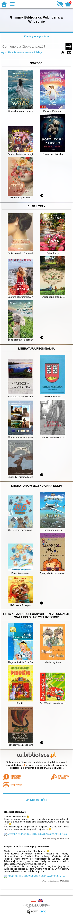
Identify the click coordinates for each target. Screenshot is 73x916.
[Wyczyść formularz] (62, 52)
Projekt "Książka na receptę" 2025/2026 (26, 846)
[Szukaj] (69, 46)
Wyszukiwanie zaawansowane (17, 52)
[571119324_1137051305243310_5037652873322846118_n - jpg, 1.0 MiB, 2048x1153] (35, 834)
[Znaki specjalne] (69, 52)
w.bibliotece (16, 765)
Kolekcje (37, 52)
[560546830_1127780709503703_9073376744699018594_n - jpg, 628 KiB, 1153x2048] (35, 876)
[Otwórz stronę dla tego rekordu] (21, 90)
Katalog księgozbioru (36, 36)
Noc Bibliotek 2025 (15, 811)
